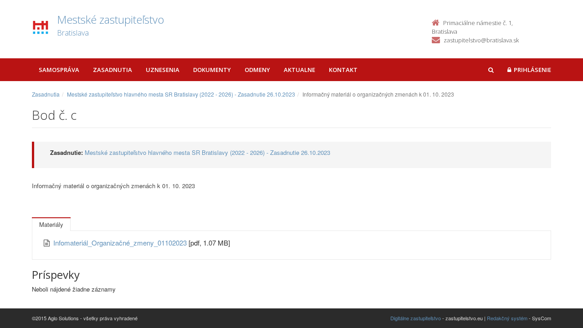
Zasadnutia (112, 70)
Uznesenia (162, 70)
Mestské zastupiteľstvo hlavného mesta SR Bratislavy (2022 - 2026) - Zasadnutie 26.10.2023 (181, 94)
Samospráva (59, 70)
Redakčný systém (507, 318)
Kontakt (343, 70)
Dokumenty (212, 70)
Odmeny (257, 70)
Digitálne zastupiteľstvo (415, 318)
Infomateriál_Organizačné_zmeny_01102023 (121, 242)
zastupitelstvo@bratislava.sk (481, 40)
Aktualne (299, 70)
